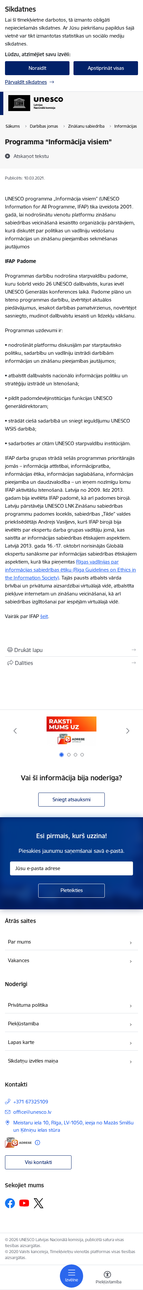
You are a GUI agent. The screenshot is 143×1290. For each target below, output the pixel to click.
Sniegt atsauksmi (71, 799)
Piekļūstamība (23, 1023)
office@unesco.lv (32, 1112)
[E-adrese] (18, 1142)
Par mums (19, 942)
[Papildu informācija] (37, 1142)
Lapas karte (21, 1042)
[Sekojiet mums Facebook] (10, 1203)
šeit (44, 616)
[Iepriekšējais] (15, 731)
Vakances (18, 960)
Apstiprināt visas (106, 68)
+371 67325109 (30, 1101)
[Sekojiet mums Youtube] (24, 1203)
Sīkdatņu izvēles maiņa (33, 1061)
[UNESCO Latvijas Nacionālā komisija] (63, 111)
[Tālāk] (128, 731)
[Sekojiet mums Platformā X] (39, 1203)
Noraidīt (37, 68)
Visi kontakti (38, 1162)
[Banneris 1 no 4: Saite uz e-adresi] (71, 731)
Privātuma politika (28, 1005)
